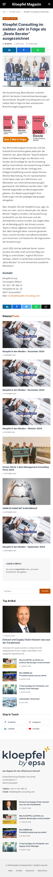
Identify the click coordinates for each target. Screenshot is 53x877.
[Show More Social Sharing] (48, 50)
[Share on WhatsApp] (38, 50)
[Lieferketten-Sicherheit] (10, 702)
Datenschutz (42, 870)
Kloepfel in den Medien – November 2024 (23, 390)
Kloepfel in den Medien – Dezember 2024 (23, 351)
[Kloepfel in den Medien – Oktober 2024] (26, 411)
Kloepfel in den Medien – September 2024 (24, 547)
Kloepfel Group (10, 19)
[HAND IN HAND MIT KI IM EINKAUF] (26, 491)
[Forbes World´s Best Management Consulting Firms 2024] (26, 450)
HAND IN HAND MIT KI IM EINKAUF (20, 508)
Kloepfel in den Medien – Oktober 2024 (22, 428)
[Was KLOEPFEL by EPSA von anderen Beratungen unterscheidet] (10, 663)
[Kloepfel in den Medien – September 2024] (26, 530)
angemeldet (20, 569)
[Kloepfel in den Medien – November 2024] (26, 373)
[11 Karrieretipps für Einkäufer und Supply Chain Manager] (10, 689)
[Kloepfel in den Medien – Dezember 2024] (26, 334)
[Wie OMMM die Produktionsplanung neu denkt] (10, 676)
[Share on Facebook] (23, 50)
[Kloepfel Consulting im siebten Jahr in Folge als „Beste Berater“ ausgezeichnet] (26, 71)
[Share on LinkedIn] (9, 50)
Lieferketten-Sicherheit (29, 699)
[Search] (49, 4)
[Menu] (4, 4)
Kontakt (19, 870)
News (10, 870)
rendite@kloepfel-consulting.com (24, 295)
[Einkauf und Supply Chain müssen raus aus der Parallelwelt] (26, 619)
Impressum (29, 870)
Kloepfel (8, 44)
